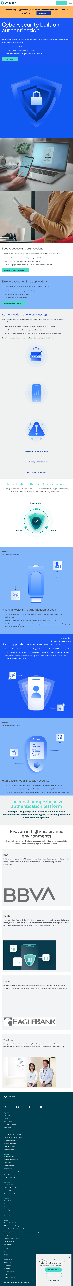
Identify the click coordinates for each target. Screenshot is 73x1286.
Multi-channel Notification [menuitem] (11, 1124)
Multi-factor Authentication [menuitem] (11, 1238)
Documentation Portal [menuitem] (10, 1190)
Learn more (42, 13)
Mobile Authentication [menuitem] (10, 1143)
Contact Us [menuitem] (7, 1216)
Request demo (8, 59)
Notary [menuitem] (6, 1118)
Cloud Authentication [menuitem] (9, 1146)
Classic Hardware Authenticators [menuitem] (13, 1137)
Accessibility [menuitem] (7, 1268)
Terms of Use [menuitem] (7, 1262)
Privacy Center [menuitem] (8, 1259)
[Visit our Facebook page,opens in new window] (22, 1107)
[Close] (69, 1257)
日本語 (6, 1255)
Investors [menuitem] (6, 1213)
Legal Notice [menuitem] (7, 1265)
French (6, 1252)
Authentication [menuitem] (8, 1168)
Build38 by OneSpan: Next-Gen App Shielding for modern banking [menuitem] (21, 1232)
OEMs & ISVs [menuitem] (7, 1162)
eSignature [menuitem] (7, 1115)
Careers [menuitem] (6, 1203)
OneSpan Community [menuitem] (10, 1194)
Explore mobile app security (12, 303)
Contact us (61, 3)
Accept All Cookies (53, 1269)
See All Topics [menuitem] (8, 1244)
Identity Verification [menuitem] (9, 1121)
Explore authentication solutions (14, 270)
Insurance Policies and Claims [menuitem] (12, 1159)
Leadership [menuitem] (7, 1210)
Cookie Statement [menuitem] (9, 1274)
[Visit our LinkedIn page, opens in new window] (34, 1107)
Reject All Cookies (54, 1275)
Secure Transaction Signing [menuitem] (11, 1171)
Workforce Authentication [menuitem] (11, 1178)
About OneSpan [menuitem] (8, 1200)
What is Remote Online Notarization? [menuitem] (14, 1229)
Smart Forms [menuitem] (7, 1127)
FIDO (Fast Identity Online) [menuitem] (11, 1235)
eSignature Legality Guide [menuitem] (11, 1187)
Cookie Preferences (9, 1277)
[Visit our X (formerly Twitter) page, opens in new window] (10, 1107)
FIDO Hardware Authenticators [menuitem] (12, 1134)
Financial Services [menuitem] (9, 1156)
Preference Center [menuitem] (9, 1271)
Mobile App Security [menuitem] (9, 1140)
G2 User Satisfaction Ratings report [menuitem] (13, 1226)
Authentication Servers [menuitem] (10, 1149)
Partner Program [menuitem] (8, 1184)
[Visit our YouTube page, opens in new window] (45, 1107)
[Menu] (70, 3)
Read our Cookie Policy (56, 1265)
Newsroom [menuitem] (7, 1207)
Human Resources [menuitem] (9, 1165)
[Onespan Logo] (8, 3)
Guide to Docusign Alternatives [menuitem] (12, 1223)
